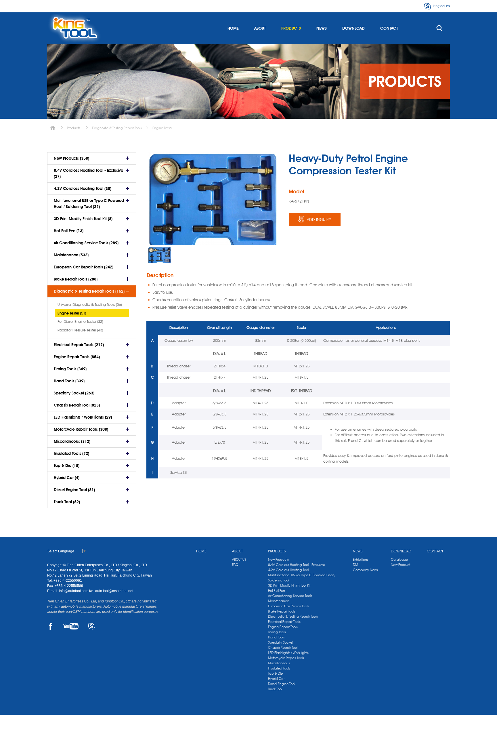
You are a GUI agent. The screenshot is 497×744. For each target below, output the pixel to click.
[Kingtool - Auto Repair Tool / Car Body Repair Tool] (74, 28)
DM (355, 564)
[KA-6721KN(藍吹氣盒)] (159, 255)
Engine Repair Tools (283, 627)
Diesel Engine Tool (281, 684)
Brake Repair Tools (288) (76, 279)
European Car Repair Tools (288, 606)
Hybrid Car (276, 678)
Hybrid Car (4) (66, 477)
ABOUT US (239, 559)
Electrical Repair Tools (284, 621)
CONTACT (389, 28)
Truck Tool (275, 689)
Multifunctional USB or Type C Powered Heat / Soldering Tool (301, 577)
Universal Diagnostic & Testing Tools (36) (90, 304)
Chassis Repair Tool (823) (77, 405)
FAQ (235, 564)
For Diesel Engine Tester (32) (80, 321)
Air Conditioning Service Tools (290, 596)
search (439, 28)
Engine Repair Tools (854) (77, 356)
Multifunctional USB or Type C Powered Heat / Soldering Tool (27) (89, 203)
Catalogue (399, 559)
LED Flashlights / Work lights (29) (83, 417)
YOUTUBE (71, 626)
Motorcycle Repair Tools (286, 658)
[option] (159, 255)
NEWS (321, 28)
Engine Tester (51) (72, 313)
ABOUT (260, 28)
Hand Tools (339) (69, 381)
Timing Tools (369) (70, 369)
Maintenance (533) (71, 255)
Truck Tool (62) (67, 501)
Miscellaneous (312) (72, 441)
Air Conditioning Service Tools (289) (86, 243)
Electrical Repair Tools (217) (79, 344)
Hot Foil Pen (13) (68, 230)
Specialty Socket (280, 642)
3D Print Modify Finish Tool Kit (289, 585)
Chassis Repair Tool (282, 647)
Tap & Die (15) (66, 465)
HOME (233, 28)
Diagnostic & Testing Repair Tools (117, 128)
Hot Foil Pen (276, 590)
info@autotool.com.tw (76, 591)
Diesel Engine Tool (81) (74, 489)
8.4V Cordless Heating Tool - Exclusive (296, 564)
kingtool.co (441, 6)
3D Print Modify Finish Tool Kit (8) (83, 218)
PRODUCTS (291, 28)
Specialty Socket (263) (74, 393)
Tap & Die (275, 673)
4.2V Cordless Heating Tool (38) (82, 188)
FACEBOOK (50, 626)
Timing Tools (277, 632)
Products (73, 128)
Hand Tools (276, 637)
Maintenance (278, 601)
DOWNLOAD (353, 28)
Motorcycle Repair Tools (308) (81, 429)
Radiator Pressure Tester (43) (80, 330)
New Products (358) (71, 158)
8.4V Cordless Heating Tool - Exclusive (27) (88, 173)
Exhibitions (360, 559)
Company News (365, 570)
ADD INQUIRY (319, 219)
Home (52, 128)
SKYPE (91, 626)
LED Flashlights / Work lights (288, 652)
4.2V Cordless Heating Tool (288, 570)
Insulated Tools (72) (71, 453)
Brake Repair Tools (281, 611)
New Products (278, 559)
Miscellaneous (279, 663)
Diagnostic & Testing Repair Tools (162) (89, 291)
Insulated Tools (279, 668)
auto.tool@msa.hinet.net (114, 591)
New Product (400, 564)
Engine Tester (162, 128)
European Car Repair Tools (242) (83, 267)
